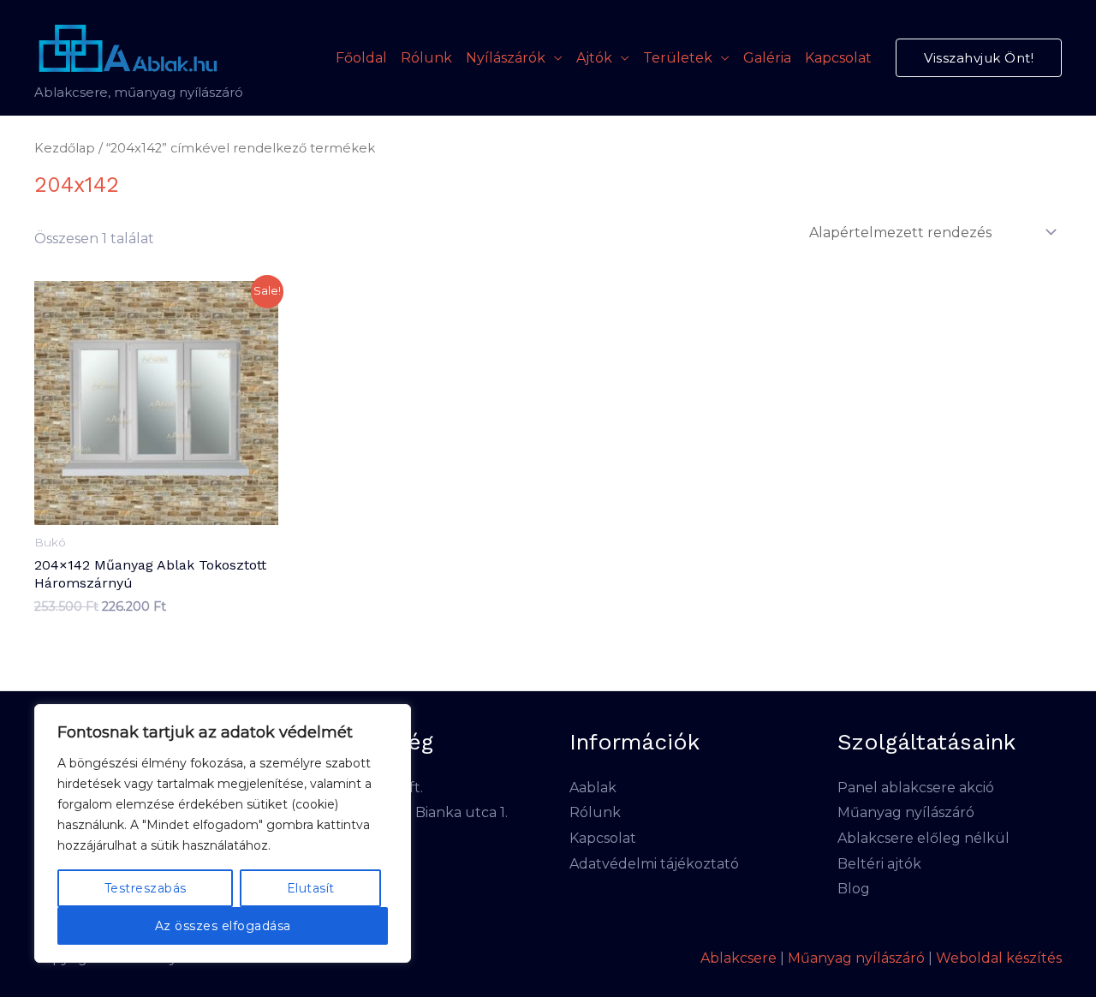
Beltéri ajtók (879, 864)
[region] (222, 833)
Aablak (592, 787)
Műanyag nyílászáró (905, 812)
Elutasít (311, 888)
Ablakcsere (738, 958)
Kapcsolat (838, 58)
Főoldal (361, 58)
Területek (677, 58)
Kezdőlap (64, 148)
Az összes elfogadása (223, 926)
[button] (979, 58)
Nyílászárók (505, 58)
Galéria (767, 58)
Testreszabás (145, 888)
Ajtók (594, 58)
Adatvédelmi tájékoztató (654, 864)
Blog (853, 889)
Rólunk (426, 58)
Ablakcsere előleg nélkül (923, 838)
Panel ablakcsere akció (915, 787)
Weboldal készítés (999, 958)
